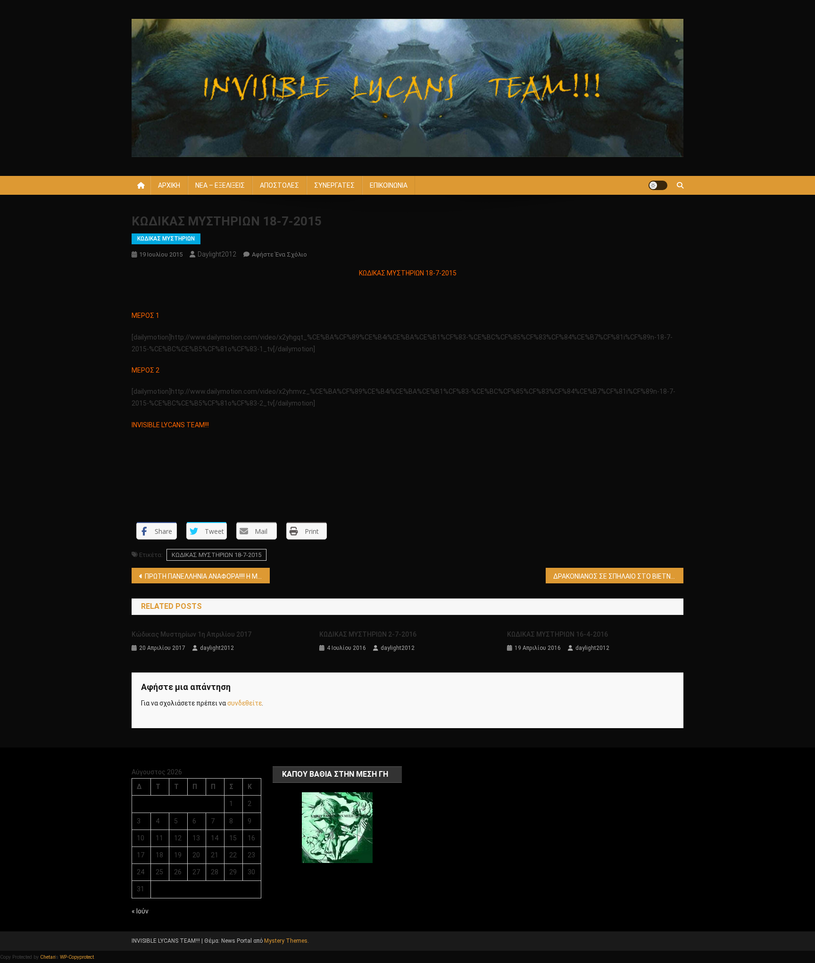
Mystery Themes (286, 941)
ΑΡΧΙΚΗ (169, 185)
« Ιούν (140, 911)
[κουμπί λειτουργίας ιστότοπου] (658, 185)
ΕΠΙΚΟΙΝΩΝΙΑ (389, 185)
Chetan (47, 957)
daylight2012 (217, 254)
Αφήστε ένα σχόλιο (279, 254)
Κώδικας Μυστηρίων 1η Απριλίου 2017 (191, 634)
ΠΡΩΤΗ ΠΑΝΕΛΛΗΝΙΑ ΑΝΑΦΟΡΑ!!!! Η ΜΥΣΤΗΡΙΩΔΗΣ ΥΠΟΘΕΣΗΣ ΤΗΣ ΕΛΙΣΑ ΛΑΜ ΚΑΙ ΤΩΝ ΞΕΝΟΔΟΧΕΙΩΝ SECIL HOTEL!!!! (207, 576)
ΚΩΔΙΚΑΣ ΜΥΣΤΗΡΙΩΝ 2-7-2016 (367, 634)
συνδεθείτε (244, 703)
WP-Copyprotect (77, 957)
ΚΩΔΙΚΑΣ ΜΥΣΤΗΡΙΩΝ (166, 238)
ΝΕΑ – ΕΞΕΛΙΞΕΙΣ (220, 185)
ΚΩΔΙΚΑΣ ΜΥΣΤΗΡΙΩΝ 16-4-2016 (557, 634)
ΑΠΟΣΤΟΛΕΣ (279, 185)
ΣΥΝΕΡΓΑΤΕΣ (334, 185)
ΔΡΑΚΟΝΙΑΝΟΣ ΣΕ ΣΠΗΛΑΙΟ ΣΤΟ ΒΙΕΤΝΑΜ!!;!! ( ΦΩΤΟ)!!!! (618, 576)
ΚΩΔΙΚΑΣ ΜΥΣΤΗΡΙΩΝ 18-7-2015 (216, 554)
